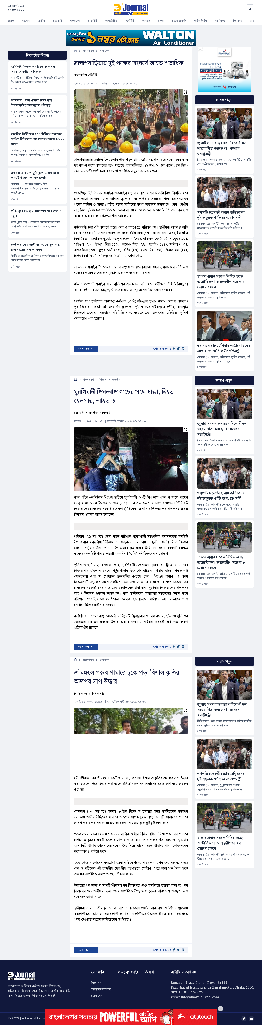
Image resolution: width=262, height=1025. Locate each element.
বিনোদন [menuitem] (237, 21)
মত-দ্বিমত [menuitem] (220, 21)
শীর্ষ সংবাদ (89, 963)
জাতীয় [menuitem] (41, 21)
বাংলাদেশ (88, 51)
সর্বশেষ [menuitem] (26, 21)
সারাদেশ (104, 51)
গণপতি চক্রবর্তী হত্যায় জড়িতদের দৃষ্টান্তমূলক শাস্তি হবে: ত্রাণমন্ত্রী (221, 215)
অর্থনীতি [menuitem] (130, 21)
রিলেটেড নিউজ (37, 55)
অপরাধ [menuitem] (146, 21)
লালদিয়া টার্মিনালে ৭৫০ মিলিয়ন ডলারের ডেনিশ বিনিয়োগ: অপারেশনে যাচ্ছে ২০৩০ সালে (37, 139)
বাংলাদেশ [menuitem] (75, 21)
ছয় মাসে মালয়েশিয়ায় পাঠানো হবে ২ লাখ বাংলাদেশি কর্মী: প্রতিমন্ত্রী (224, 348)
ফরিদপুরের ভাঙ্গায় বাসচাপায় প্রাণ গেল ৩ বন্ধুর (36, 214)
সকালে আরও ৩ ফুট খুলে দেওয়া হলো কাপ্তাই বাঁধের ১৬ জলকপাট (35, 175)
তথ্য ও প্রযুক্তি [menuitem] (179, 21)
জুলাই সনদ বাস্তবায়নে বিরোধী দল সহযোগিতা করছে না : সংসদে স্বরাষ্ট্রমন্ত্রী (222, 148)
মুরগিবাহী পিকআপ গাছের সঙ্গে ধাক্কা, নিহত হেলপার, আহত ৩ (34, 69)
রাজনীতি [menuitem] (92, 21)
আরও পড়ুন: (224, 100)
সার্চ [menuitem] (252, 21)
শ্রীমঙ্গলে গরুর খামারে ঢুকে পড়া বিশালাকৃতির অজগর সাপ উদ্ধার (31, 103)
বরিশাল (116, 379)
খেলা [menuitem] (161, 21)
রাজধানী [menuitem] (57, 21)
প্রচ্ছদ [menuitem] (11, 21)
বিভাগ (103, 380)
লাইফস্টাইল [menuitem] (200, 21)
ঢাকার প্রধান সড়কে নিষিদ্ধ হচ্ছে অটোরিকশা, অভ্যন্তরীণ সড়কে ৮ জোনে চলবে (221, 282)
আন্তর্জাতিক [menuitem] (111, 21)
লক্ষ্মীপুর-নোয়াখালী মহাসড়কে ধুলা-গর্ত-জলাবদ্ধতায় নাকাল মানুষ (36, 247)
